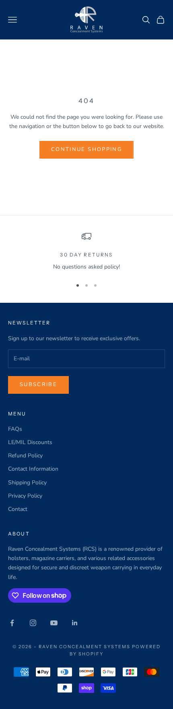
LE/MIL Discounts (30, 442)
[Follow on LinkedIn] (75, 623)
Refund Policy (25, 455)
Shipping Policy (27, 482)
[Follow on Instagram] (33, 623)
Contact (17, 509)
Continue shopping (86, 149)
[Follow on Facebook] (12, 623)
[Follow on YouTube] (54, 623)
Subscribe (38, 384)
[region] (86, 251)
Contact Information (33, 469)
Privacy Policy (25, 496)
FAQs (15, 429)
